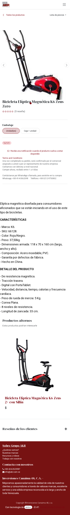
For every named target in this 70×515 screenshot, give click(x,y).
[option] (35, 373)
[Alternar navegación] (64, 4)
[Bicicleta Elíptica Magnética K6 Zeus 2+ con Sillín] (35, 365)
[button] (58, 15)
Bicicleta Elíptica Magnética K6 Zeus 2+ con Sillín (33, 400)
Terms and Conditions (12, 158)
